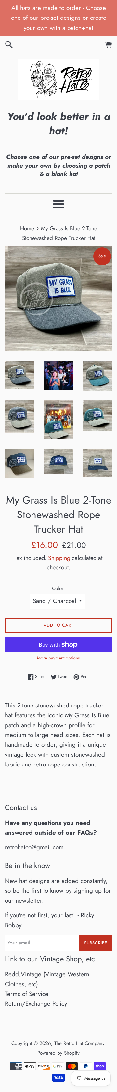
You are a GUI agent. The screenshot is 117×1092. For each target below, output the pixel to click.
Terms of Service (26, 994)
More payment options (58, 658)
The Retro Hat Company (79, 1043)
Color (57, 588)
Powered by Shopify (58, 1053)
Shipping (59, 558)
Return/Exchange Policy (36, 1003)
